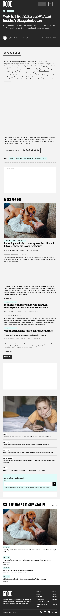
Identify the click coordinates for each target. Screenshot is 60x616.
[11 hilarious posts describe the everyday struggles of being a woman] (30, 578)
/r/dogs (18, 288)
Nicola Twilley (14, 38)
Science (54, 599)
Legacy (14, 240)
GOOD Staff (14, 254)
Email (6, 480)
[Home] (4, 11)
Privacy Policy (31, 487)
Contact (39, 596)
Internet (6, 450)
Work (4, 434)
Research (6, 442)
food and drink (28, 158)
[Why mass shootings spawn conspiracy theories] (30, 570)
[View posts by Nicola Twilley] (5, 38)
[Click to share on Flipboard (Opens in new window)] (13, 53)
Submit (55, 484)
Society (54, 596)
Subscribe (42, 4)
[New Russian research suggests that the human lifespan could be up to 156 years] (30, 443)
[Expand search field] (50, 4)
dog (16, 261)
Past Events (22, 240)
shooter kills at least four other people (20, 348)
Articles (10, 11)
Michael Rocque (25, 339)
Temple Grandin (44, 71)
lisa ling (38, 158)
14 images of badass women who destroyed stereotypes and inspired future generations (26, 306)
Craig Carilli (8, 315)
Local (5, 467)
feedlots (19, 158)
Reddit (45, 286)
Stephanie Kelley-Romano (12, 339)
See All (54, 505)
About (38, 594)
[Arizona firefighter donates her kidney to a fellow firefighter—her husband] (30, 468)
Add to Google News (50, 38)
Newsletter (40, 599)
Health (54, 602)
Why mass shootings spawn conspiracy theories (28, 330)
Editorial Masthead (42, 602)
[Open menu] (54, 4)
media (44, 158)
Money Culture (7, 458)
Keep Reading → (9, 298)
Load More (7, 356)
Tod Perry (7, 254)
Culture (54, 604)
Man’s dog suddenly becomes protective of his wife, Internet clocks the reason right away (30, 244)
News (54, 594)
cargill (12, 158)
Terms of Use (24, 487)
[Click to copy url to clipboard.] (19, 53)
